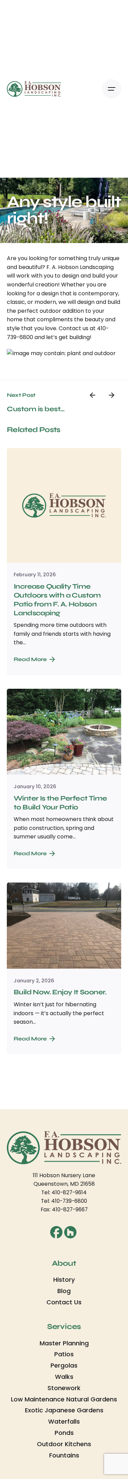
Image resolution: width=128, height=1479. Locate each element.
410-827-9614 (69, 1192)
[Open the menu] (111, 88)
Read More (30, 659)
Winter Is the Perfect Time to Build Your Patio (60, 802)
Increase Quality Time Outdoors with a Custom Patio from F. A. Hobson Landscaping (57, 599)
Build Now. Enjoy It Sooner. (60, 992)
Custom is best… (36, 409)
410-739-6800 (69, 1201)
